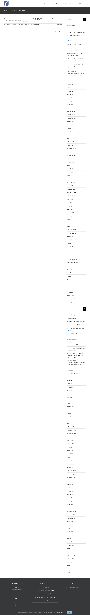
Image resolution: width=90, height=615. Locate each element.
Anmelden (70, 292)
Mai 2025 (70, 131)
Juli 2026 (70, 87)
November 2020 (72, 233)
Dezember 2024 (72, 148)
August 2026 (71, 84)
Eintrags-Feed (71, 295)
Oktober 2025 (71, 114)
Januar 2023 (71, 213)
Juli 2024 (70, 165)
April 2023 (70, 206)
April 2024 (70, 175)
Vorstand (70, 283)
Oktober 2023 (71, 196)
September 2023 (72, 199)
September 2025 (72, 118)
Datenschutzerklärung (17, 589)
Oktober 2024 (71, 155)
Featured (70, 266)
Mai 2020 (70, 246)
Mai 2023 (70, 202)
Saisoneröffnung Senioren (74, 44)
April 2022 (70, 219)
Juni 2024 (70, 169)
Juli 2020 (70, 240)
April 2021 (70, 226)
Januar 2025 (71, 145)
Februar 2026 (71, 104)
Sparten (70, 276)
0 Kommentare (36, 24)
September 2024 (72, 158)
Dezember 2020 (72, 229)
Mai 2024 (70, 172)
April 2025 (70, 135)
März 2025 (70, 138)
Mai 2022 (70, 216)
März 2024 (70, 179)
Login (16, 593)
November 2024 (72, 152)
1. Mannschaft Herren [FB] (24, 24)
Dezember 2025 (72, 108)
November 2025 (72, 111)
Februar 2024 (71, 182)
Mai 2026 (70, 94)
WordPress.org (71, 302)
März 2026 (70, 101)
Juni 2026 (70, 91)
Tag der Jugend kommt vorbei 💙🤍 (76, 32)
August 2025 (71, 121)
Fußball (31, 24)
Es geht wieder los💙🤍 (74, 35)
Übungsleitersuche (72, 29)
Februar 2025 (71, 142)
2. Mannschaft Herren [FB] (74, 262)
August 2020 (71, 236)
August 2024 (71, 162)
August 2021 (71, 223)
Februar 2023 (71, 209)
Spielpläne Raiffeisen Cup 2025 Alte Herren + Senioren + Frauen (76, 66)
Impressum (16, 587)
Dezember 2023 (72, 189)
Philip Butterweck (8, 24)
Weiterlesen (59, 24)
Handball (70, 272)
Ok (69, 612)
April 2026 (70, 98)
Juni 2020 (70, 243)
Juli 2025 (70, 125)
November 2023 (72, 192)
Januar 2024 (71, 185)
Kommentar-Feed (72, 299)
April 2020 (70, 250)
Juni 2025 (70, 128)
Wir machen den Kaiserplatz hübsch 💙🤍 (45, 597)
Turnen (69, 279)
